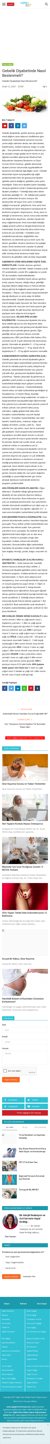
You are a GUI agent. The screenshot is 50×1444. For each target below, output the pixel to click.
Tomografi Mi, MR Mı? (29, 1190)
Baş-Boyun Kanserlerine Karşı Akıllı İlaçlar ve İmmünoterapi (32, 1150)
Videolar (5, 1315)
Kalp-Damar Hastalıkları (11, 1351)
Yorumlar (8, 1018)
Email (5, 1036)
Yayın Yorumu (10, 1079)
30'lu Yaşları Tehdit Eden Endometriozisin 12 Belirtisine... (24, 914)
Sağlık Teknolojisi (8, 1331)
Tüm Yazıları (10, 1236)
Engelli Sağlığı (32, 1370)
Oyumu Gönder (11, 1276)
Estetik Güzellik (7, 1370)
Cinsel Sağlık (6, 1366)
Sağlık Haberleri (8, 1311)
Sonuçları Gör (29, 1276)
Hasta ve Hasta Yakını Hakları (38, 1366)
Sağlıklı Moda (32, 1359)
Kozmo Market (7, 1374)
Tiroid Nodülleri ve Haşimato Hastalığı (32, 1136)
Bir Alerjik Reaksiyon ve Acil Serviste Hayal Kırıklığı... (32, 1218)
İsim (4, 1024)
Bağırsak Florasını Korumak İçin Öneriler (31, 1177)
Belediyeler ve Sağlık (35, 1378)
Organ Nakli (6, 1355)
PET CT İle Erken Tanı (28, 1162)
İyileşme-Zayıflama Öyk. (36, 1338)
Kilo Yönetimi (32, 1347)
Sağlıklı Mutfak (32, 1351)
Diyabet (5, 1347)
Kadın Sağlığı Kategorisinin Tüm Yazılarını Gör (25, 738)
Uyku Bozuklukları (8, 1342)
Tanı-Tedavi (6, 1323)
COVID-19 (5, 1327)
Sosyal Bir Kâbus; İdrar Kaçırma (18, 958)
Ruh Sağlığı (6, 1338)
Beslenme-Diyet (33, 1342)
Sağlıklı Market (32, 1355)
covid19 (11, 4)
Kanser (4, 1359)
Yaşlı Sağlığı (31, 1327)
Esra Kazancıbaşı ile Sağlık (12, 1387)
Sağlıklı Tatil (31, 1387)
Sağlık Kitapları (32, 1382)
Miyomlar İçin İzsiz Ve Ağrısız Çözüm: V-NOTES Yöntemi (22, 868)
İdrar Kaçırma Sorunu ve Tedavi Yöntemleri (24, 784)
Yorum (5, 1048)
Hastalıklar (6, 1319)
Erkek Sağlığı (32, 1315)
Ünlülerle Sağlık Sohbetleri (12, 1382)
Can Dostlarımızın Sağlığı (36, 1331)
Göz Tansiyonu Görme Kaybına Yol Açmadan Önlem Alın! (25, 725)
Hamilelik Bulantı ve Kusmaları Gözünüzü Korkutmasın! (23, 1000)
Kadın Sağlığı (7, 64)
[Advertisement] (25, 33)
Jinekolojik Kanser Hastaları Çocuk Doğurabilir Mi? (25, 714)
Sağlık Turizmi (32, 1374)
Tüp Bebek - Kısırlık (34, 1319)
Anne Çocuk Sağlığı (34, 1323)
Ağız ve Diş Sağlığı (9, 1378)
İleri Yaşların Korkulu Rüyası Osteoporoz (22, 823)
